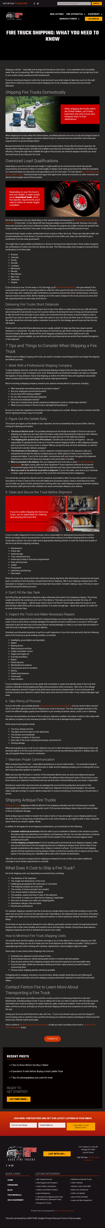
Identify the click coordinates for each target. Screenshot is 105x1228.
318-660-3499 (93, 1157)
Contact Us (52, 1038)
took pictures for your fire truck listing (56, 705)
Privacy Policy (61, 1211)
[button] (81, 1127)
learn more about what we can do (34, 1024)
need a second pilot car (65, 287)
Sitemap (71, 1211)
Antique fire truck (12, 805)
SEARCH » (96, 3)
